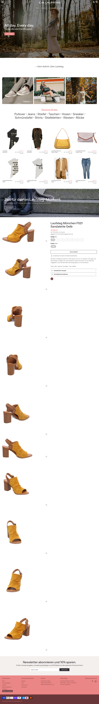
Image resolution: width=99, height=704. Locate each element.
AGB (23, 683)
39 (67, 240)
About (3, 681)
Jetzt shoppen (9, 34)
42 (81, 240)
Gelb (53, 246)
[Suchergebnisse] (94, 2)
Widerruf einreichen (7, 691)
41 (77, 240)
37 (57, 240)
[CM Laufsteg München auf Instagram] (95, 681)
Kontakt (23, 681)
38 (62, 240)
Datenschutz (25, 685)
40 (72, 240)
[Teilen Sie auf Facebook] (52, 278)
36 (53, 240)
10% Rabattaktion (6, 683)
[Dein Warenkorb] (96, 2)
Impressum (24, 687)
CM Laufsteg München (16, 701)
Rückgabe (4, 689)
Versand (53, 234)
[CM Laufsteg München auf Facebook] (92, 681)
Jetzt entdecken (10, 207)
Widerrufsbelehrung (7, 687)
